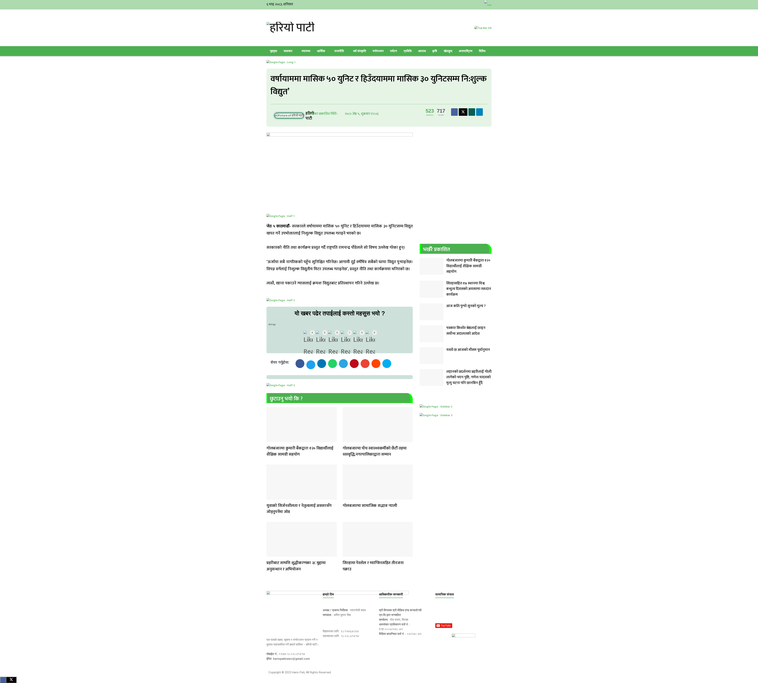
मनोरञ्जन (378, 51)
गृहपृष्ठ (273, 51)
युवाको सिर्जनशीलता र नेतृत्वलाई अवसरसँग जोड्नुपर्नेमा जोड (299, 508)
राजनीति (339, 51)
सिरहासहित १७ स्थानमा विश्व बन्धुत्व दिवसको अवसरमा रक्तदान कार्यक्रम (468, 289)
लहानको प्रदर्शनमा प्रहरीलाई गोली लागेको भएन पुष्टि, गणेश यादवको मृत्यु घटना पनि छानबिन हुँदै (469, 377)
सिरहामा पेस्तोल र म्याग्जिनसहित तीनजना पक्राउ (373, 566)
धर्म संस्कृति (359, 51)
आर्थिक (321, 51)
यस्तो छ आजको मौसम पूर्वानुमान (468, 350)
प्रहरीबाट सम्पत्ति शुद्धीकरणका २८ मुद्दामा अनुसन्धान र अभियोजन (296, 566)
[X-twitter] (459, 613)
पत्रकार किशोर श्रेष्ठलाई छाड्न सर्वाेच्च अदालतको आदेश (465, 331)
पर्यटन (393, 51)
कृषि (434, 51)
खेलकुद (448, 51)
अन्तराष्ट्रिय (465, 51)
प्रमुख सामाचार (270, 439)
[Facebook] (440, 613)
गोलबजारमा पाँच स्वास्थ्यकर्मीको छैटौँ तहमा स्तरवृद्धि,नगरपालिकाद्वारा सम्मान (375, 451)
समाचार (288, 51)
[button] (300, 363)
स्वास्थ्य (306, 51)
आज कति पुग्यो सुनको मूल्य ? (466, 306)
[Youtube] (478, 613)
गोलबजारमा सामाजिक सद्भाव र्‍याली (370, 505)
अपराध (422, 51)
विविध (482, 51)
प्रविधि (408, 51)
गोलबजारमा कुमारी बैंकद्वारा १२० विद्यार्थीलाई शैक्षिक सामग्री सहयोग (299, 451)
